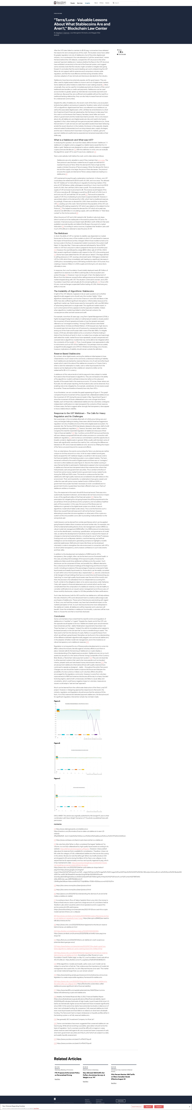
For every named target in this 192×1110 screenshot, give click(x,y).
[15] (77, 428)
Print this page (122, 54)
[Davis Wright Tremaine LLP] (60, 2)
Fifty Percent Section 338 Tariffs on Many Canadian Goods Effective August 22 (123, 1076)
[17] (70, 438)
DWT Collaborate (100, 1102)
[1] (103, 85)
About (96, 3)
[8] (77, 213)
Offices (102, 3)
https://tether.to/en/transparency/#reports (74, 849)
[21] (91, 658)
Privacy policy (99, 1099)
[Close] (189, 1106)
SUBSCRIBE (121, 1100)
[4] (66, 174)
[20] (87, 642)
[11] (55, 254)
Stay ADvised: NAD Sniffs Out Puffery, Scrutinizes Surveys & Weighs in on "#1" (94, 1075)
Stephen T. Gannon (62, 33)
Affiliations (87, 1101)
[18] (92, 497)
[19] (93, 573)
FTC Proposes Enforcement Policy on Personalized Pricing (67, 1074)
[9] (63, 226)
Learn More (36, 1108)
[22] (102, 662)
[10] (55, 250)
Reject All (148, 1106)
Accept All (158, 1106)
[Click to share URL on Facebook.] (120, 52)
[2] (75, 149)
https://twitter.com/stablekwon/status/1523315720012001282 (77, 931)
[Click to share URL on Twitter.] (118, 52)
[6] (58, 204)
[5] (86, 194)
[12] (66, 275)
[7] (61, 208)
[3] (95, 152)
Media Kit (87, 1099)
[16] (73, 433)
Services (79, 3)
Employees (98, 1101)
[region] (96, 1107)
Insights (87, 3)
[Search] (113, 3)
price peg (101, 160)
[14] (75, 342)
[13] (99, 282)
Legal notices (88, 1102)
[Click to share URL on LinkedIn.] (122, 52)
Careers (107, 3)
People (73, 3)
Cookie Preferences (137, 1106)
